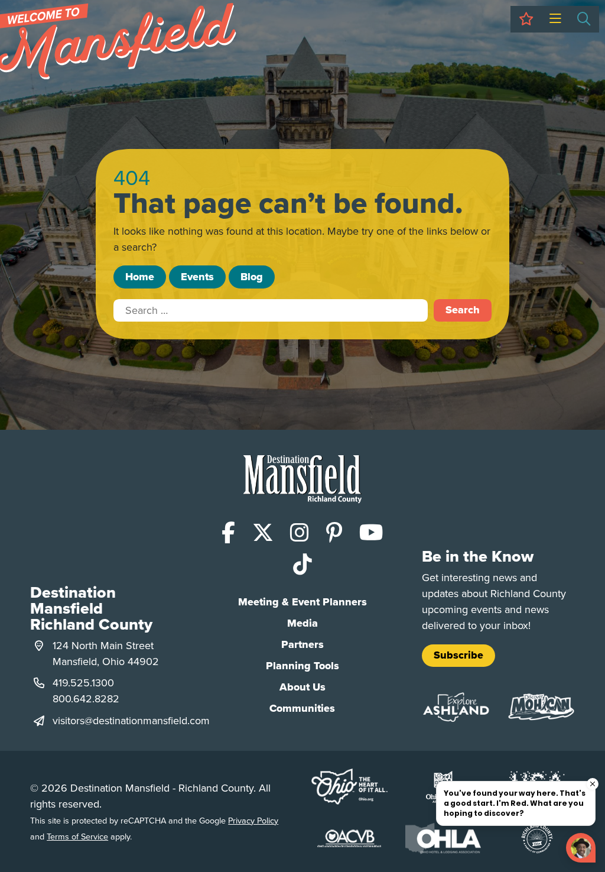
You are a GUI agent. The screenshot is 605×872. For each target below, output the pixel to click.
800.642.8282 (86, 698)
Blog (251, 276)
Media (302, 623)
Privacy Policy (253, 820)
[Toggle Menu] (555, 19)
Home (139, 276)
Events (197, 276)
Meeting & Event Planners (302, 602)
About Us (302, 687)
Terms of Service (77, 836)
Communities (302, 708)
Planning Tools (302, 665)
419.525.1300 (83, 682)
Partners (302, 644)
